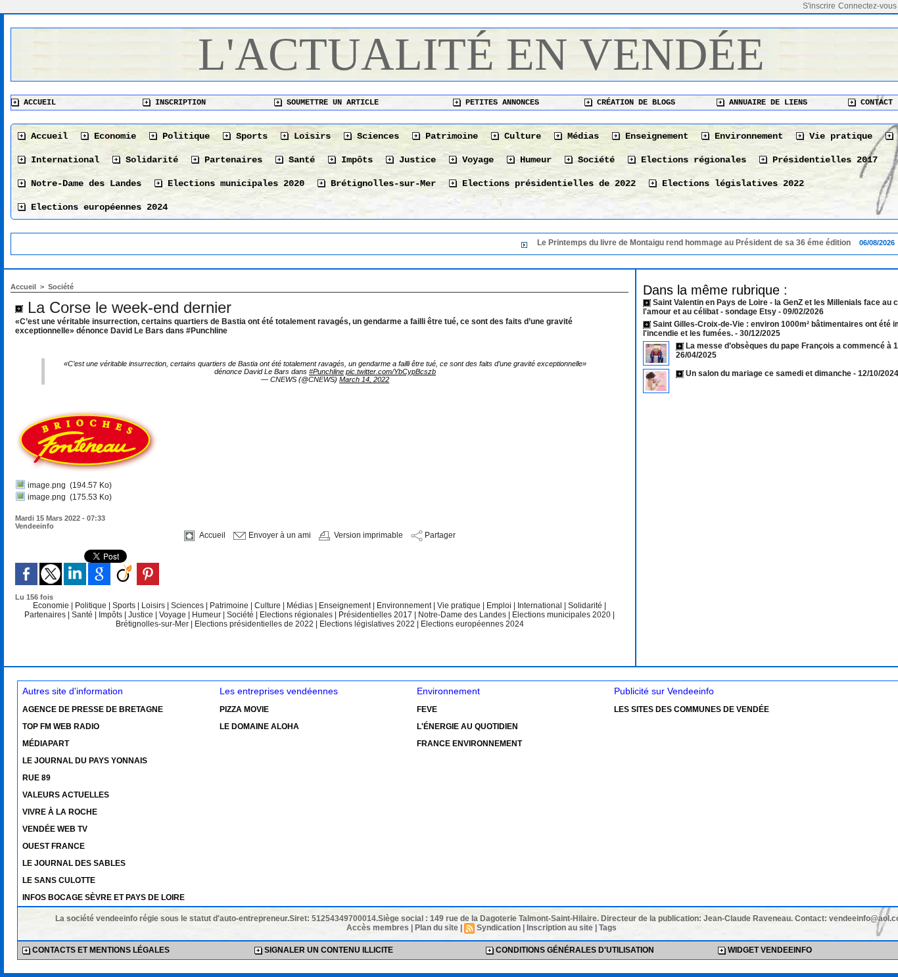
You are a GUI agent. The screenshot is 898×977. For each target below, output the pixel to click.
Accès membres (377, 927)
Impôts (354, 160)
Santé (299, 160)
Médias (580, 136)
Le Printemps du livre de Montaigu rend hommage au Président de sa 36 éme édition (671, 242)
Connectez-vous (867, 6)
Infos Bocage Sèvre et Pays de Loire (103, 897)
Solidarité (149, 160)
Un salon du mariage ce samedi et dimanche (768, 373)
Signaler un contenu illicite (327, 950)
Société (594, 160)
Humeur (533, 160)
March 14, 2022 (364, 379)
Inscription (178, 103)
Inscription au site (560, 927)
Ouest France (53, 846)
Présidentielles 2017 (822, 160)
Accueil (37, 103)
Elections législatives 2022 (730, 183)
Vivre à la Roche (59, 812)
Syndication (499, 927)
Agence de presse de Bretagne (92, 709)
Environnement (746, 136)
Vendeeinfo (34, 526)
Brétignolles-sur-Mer (380, 183)
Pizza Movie (244, 709)
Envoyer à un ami (279, 535)
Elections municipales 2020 (233, 183)
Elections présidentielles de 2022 (546, 183)
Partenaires (230, 160)
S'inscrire (819, 6)
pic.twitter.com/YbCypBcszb (391, 371)
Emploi (499, 605)
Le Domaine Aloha (259, 726)
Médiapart (45, 743)
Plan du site (436, 927)
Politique (183, 136)
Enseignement (654, 136)
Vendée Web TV (54, 829)
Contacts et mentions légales (100, 950)
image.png (47, 485)
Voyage (475, 160)
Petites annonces (500, 103)
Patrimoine (449, 136)
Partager (439, 535)
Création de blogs (633, 103)
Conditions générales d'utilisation (574, 950)
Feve (427, 709)
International (62, 160)
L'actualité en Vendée (481, 54)
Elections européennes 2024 (97, 207)
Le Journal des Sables (74, 863)
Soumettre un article (330, 103)
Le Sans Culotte (58, 880)
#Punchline (326, 371)
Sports (249, 136)
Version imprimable (367, 535)
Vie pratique (838, 136)
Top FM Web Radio (60, 726)
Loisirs (310, 136)
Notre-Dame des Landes (83, 183)
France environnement (469, 743)
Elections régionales (691, 160)
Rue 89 (36, 777)
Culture (520, 136)
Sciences (375, 136)
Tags (608, 927)
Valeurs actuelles (65, 794)
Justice (415, 160)
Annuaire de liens (765, 103)
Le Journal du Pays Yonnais (84, 760)
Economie (112, 136)
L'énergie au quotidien (467, 726)
